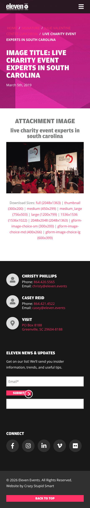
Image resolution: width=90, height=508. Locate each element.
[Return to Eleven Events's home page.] (17, 6)
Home (12, 28)
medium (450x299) (41, 208)
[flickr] (75, 446)
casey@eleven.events (48, 308)
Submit (18, 393)
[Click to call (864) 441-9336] (12, 280)
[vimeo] (59, 446)
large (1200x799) (44, 214)
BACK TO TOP (45, 498)
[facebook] (12, 446)
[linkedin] (44, 446)
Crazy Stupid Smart (39, 486)
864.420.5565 (44, 282)
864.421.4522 (44, 304)
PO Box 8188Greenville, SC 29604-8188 (42, 327)
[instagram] (28, 446)
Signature (31, 28)
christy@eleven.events (49, 286)
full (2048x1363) (48, 202)
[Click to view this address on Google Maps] (12, 323)
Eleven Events (29, 480)
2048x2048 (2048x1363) (49, 220)
